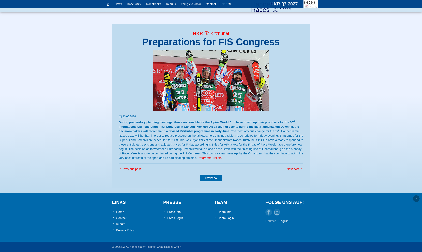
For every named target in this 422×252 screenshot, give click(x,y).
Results (171, 4)
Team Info (224, 212)
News (118, 4)
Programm (204, 158)
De (223, 4)
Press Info (173, 212)
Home (119, 212)
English (283, 221)
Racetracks (153, 4)
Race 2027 (134, 4)
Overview (211, 178)
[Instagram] (277, 212)
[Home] (108, 4)
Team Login (226, 218)
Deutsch (270, 221)
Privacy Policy (125, 230)
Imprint (120, 224)
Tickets (217, 158)
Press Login (174, 218)
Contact (211, 4)
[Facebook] (268, 212)
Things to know (191, 4)
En (229, 4)
